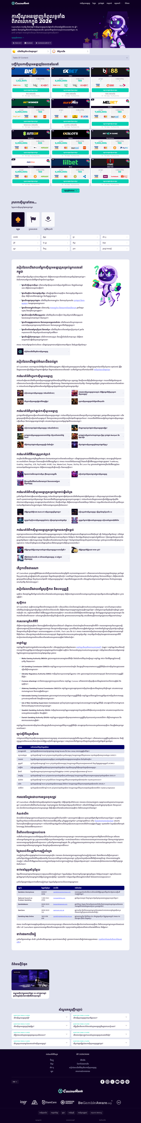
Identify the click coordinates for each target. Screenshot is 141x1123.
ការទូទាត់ (109, 3)
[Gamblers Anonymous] (34, 1102)
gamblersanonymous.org (61, 892)
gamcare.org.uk (58, 910)
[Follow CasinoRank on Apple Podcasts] (127, 1082)
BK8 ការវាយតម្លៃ (31, 94)
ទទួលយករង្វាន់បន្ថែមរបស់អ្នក (31, 90)
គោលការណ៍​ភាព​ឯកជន (82, 1071)
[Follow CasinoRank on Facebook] (102, 1082)
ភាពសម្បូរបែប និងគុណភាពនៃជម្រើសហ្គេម (63, 308)
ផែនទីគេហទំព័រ (102, 1120)
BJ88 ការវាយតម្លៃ (110, 94)
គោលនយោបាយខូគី (70, 1120)
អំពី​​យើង (82, 1060)
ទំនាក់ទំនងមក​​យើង (83, 1064)
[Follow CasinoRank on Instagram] (107, 1082)
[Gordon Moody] (67, 1102)
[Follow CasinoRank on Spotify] (122, 1082)
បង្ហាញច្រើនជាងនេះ (69, 191)
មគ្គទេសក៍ (117, 3)
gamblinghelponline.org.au (62, 916)
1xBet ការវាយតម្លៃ (70, 94)
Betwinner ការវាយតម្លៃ (31, 125)
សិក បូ (52, 1067)
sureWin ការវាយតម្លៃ (70, 125)
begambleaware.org (60, 904)
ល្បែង (94, 3)
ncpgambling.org (59, 898)
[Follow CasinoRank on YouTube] (117, 1082)
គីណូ (51, 1064)
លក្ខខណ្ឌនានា (38, 1120)
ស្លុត (52, 1071)
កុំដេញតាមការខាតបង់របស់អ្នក (104, 821)
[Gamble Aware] (95, 1102)
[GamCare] (49, 1102)
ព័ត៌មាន (127, 3)
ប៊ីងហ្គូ (52, 1060)
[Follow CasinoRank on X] (112, 1082)
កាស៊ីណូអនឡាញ (85, 3)
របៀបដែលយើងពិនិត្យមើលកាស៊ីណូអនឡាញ (82, 1067)
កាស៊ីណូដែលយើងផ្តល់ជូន (102, 370)
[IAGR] (23, 1102)
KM (14, 1082)
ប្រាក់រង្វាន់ (101, 3)
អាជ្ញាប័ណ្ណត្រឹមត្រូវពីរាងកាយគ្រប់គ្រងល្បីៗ (89, 647)
